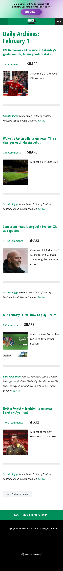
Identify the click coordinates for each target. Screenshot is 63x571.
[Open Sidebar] (59, 21)
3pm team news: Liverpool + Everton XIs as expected (30, 228)
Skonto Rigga (10, 116)
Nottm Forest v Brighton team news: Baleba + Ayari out (28, 410)
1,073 (13, 422)
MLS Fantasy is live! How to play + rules (29, 315)
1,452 (13, 240)
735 (12, 152)
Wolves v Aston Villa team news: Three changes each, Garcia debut (29, 140)
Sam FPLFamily (12, 376)
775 (12, 64)
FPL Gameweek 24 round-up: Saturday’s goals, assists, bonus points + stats (29, 52)
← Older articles (17, 494)
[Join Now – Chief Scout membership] (31, 9)
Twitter (41, 120)
